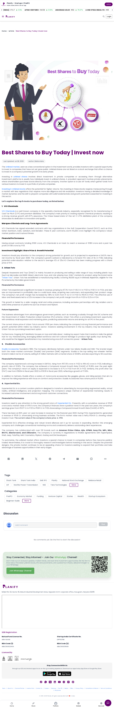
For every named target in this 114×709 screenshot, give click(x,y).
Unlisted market (13, 167)
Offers (71, 688)
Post (103, 524)
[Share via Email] (77, 459)
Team (3, 688)
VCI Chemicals (8, 211)
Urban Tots (7, 277)
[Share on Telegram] (63, 459)
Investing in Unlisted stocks (13, 189)
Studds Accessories (10, 349)
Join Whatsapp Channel (20, 570)
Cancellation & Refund (92, 688)
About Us (10, 688)
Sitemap (53, 688)
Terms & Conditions (106, 688)
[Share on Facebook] (8, 459)
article (11, 31)
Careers (46, 688)
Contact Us (39, 688)
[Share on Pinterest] (50, 459)
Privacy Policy (79, 688)
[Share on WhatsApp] (91, 459)
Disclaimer (58, 690)
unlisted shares (20, 176)
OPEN (108, 4)
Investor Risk (30, 688)
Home (4, 31)
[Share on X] (36, 459)
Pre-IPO (60, 688)
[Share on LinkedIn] (22, 459)
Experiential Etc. (65, 403)
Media (66, 688)
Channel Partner (19, 688)
